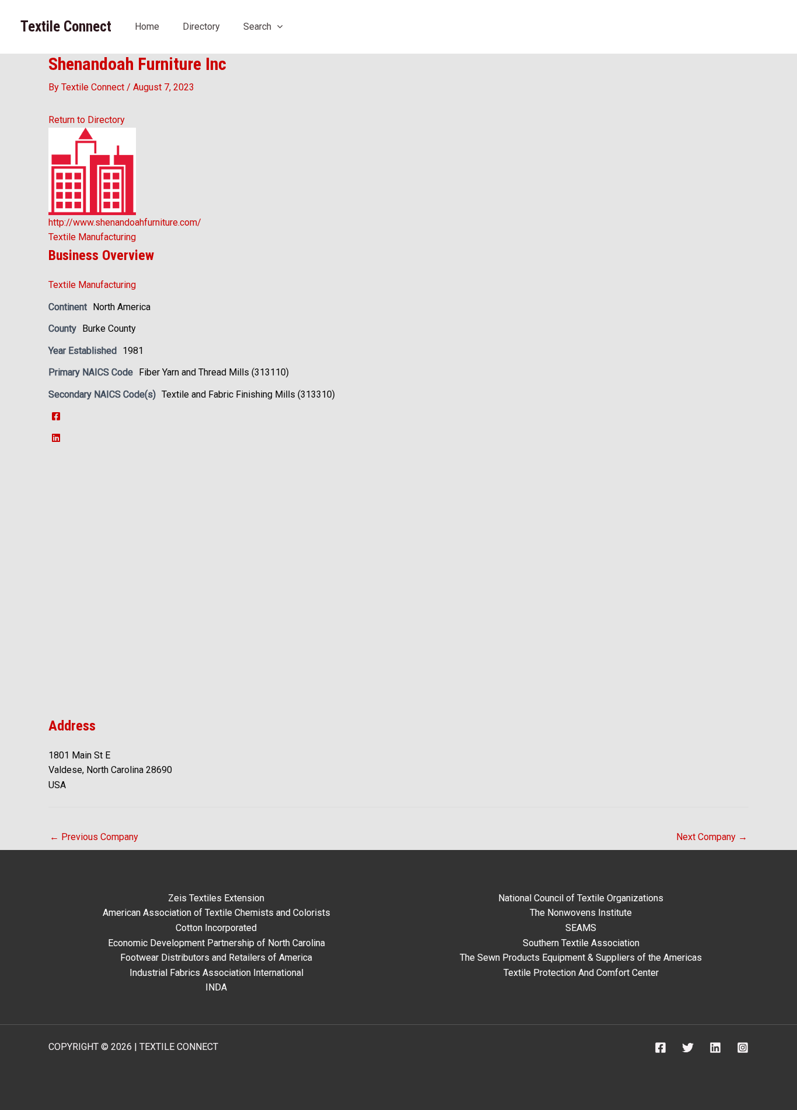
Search (257, 26)
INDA (216, 987)
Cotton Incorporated (216, 927)
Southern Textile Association (581, 943)
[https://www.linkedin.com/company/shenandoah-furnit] (56, 438)
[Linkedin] (715, 1047)
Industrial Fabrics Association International (216, 972)
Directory (201, 26)
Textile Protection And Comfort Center (581, 972)
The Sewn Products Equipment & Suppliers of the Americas (581, 957)
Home (147, 26)
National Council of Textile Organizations (580, 898)
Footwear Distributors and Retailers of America (216, 957)
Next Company (711, 836)
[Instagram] (743, 1047)
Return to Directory (86, 119)
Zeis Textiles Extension (216, 898)
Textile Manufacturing (92, 237)
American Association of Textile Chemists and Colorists (216, 912)
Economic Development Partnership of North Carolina (216, 943)
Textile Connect (65, 26)
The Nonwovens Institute (581, 912)
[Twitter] (688, 1047)
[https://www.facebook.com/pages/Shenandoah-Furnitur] (56, 416)
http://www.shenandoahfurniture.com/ (124, 222)
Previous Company (94, 836)
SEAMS (580, 927)
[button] (277, 26)
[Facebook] (660, 1047)
